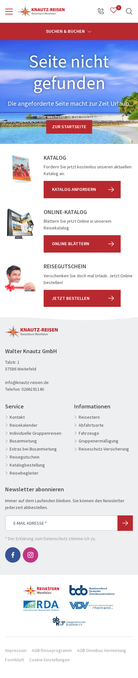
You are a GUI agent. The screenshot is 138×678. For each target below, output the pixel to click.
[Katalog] (20, 169)
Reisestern (89, 417)
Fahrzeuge (89, 433)
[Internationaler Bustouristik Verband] (41, 603)
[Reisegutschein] (20, 278)
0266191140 (33, 389)
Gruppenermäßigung (98, 441)
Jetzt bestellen (71, 298)
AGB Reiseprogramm (52, 650)
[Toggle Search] (129, 11)
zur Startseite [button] (69, 126)
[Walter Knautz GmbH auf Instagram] (30, 555)
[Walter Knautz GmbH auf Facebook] (13, 555)
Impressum (16, 650)
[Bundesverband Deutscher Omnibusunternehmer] (92, 587)
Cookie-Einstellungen (49, 660)
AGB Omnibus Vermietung (101, 650)
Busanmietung (23, 441)
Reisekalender (24, 425)
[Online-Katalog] (20, 224)
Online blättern (70, 243)
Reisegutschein (24, 457)
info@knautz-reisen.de (27, 382)
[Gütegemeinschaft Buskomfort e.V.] (69, 618)
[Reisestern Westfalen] (41, 587)
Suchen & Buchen (66, 31)
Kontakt (17, 417)
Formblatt (14, 660)
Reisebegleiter (24, 473)
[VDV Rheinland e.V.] (92, 603)
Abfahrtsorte (91, 425)
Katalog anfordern (74, 189)
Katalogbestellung (27, 465)
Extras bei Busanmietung (33, 449)
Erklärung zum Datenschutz (42, 538)
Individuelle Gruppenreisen (35, 433)
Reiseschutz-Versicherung (104, 449)
